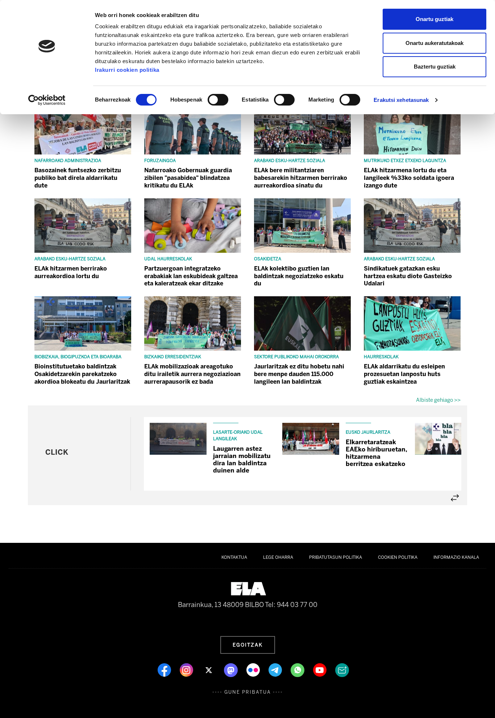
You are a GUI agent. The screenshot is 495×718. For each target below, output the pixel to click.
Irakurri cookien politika (127, 70)
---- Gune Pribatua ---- (247, 692)
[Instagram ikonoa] (187, 669)
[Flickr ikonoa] (254, 669)
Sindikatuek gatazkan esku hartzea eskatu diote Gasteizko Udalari (408, 276)
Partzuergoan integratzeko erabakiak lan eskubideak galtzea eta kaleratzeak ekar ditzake (191, 276)
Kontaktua (234, 557)
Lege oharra (278, 557)
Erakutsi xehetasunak (401, 100)
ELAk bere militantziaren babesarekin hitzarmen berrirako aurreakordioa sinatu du (300, 178)
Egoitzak (248, 645)
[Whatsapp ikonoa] (298, 669)
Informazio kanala (456, 557)
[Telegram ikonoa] (276, 669)
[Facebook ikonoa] (165, 669)
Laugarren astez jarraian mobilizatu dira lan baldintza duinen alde (242, 459)
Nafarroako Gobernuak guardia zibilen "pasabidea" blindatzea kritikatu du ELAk (188, 178)
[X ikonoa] (209, 669)
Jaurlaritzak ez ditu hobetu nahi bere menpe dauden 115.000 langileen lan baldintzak (299, 374)
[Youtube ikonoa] (320, 669)
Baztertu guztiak (435, 66)
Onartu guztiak (434, 19)
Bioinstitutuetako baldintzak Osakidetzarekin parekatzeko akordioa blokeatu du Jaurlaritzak (82, 374)
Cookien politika (397, 557)
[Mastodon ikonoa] (231, 669)
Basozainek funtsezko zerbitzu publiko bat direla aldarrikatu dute (77, 178)
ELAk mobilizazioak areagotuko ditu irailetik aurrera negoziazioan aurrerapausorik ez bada (192, 374)
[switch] (218, 100)
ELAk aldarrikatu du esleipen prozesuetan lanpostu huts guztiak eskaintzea (404, 374)
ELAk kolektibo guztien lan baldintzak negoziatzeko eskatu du (299, 276)
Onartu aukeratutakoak (434, 43)
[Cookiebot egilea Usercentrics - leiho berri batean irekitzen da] (47, 100)
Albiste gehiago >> (438, 400)
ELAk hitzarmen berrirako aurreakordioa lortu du (70, 272)
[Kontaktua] (342, 669)
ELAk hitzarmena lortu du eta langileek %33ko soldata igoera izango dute (409, 178)
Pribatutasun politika (335, 557)
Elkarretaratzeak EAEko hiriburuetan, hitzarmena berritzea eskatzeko (376, 452)
